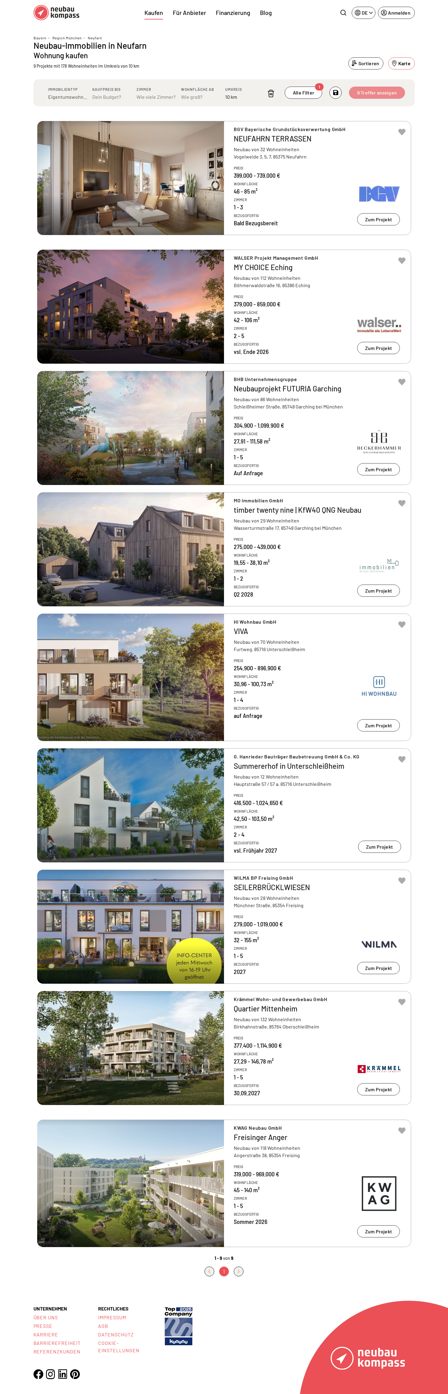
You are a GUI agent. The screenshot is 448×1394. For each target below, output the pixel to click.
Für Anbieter (189, 12)
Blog (266, 12)
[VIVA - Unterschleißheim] (224, 677)
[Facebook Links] (38, 1374)
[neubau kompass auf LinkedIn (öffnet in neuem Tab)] (63, 1374)
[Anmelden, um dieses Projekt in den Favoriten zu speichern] (402, 132)
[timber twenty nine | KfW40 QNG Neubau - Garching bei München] (224, 549)
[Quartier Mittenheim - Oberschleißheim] (224, 1048)
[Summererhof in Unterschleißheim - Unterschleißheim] (224, 805)
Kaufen (153, 12)
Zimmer (144, 89)
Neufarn (95, 38)
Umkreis (233, 89)
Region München (67, 38)
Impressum (112, 1317)
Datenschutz (116, 1334)
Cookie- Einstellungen (118, 1346)
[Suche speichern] (335, 93)
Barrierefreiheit (57, 1343)
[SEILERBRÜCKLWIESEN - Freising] (224, 927)
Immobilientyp (63, 89)
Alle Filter (306, 91)
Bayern (40, 38)
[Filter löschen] (271, 93)
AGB (103, 1326)
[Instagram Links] (50, 1374)
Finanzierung (233, 12)
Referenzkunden (57, 1351)
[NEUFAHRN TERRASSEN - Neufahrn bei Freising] (224, 178)
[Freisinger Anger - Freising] (224, 1183)
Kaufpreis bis (106, 89)
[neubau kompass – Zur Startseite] (56, 12)
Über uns (46, 1317)
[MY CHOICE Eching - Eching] (224, 307)
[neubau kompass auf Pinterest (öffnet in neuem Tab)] (75, 1374)
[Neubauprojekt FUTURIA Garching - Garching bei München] (224, 428)
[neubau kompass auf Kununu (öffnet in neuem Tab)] (178, 1325)
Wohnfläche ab (197, 89)
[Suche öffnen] (343, 13)
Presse (43, 1326)
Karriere (46, 1334)
